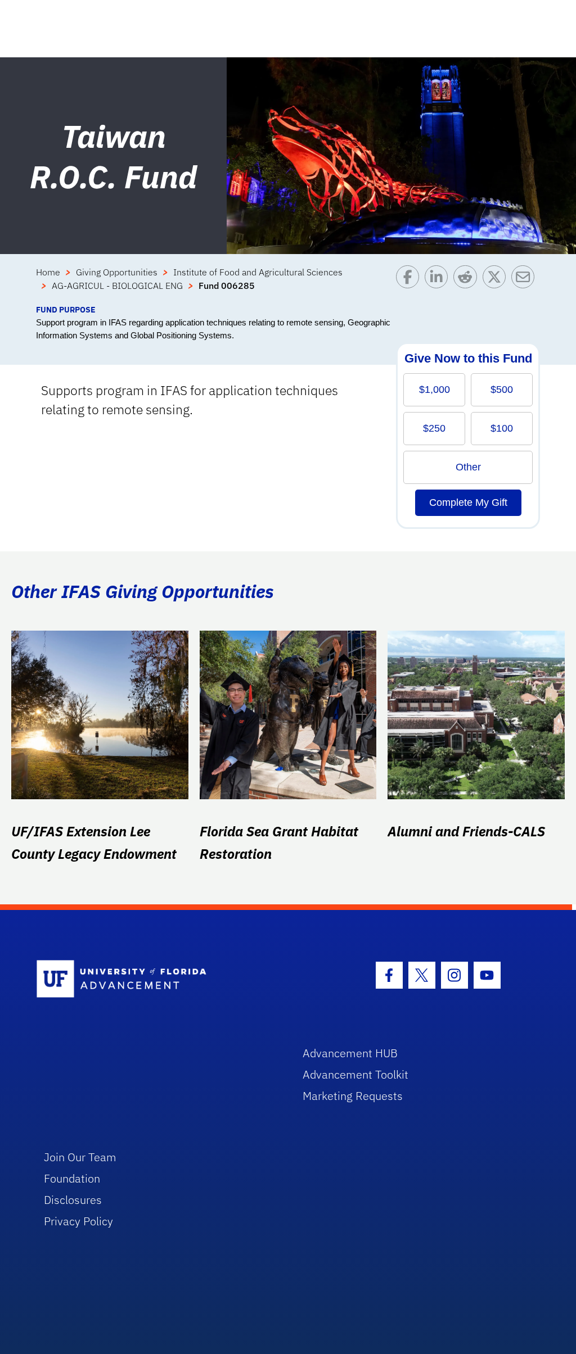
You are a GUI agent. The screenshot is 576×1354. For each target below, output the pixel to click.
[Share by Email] (525, 284)
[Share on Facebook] (410, 284)
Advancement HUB (350, 1053)
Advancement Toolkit (355, 1074)
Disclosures (73, 1199)
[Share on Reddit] (467, 284)
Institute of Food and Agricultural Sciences (258, 272)
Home (48, 272)
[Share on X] (497, 284)
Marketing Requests (353, 1095)
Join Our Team (80, 1157)
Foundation (72, 1178)
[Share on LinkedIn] (439, 284)
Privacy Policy (78, 1221)
